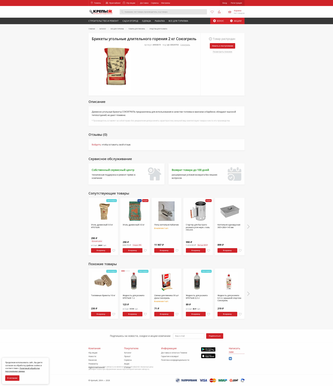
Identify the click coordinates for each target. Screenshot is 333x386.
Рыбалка (160, 20)
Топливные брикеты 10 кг (103, 295)
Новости (92, 356)
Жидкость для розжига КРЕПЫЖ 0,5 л (196, 296)
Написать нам (234, 350)
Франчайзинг (115, 3)
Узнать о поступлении (222, 46)
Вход (224, 3)
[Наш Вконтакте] (230, 359)
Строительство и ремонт (103, 20)
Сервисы (155, 3)
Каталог (127, 352)
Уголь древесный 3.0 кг (134, 224)
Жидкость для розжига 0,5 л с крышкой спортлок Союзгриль (229, 298)
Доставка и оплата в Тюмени (174, 352)
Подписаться (214, 336)
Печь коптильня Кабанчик (166, 224)
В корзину (101, 250)
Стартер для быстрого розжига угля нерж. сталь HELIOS (198, 227)
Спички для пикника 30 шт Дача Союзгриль (166, 296)
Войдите (96, 144)
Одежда (146, 20)
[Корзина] (229, 11)
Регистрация (236, 3)
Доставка (144, 3)
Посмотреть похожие (222, 51)
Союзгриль (185, 45)
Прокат (127, 356)
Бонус (220, 20)
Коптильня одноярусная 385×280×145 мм (228, 226)
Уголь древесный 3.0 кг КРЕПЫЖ (102, 226)
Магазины (165, 3)
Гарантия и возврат (170, 356)
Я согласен (12, 378)
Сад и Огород (130, 20)
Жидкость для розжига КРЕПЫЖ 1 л (133, 296)
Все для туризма (178, 20)
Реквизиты (93, 363)
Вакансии (92, 360)
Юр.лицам (130, 3)
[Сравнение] (219, 11)
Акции (237, 20)
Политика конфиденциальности (175, 360)
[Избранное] (212, 11)
